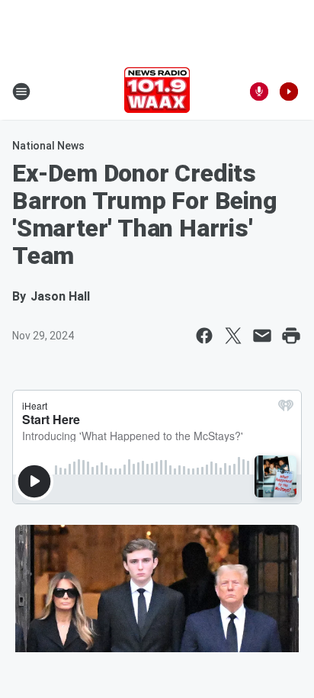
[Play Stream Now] (289, 91)
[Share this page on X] (233, 335)
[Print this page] (291, 335)
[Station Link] (157, 91)
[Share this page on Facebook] (204, 335)
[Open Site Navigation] (21, 91)
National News (48, 146)
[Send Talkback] (259, 91)
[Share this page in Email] (262, 335)
